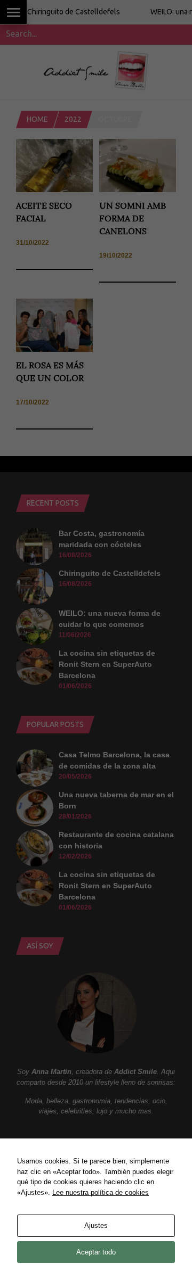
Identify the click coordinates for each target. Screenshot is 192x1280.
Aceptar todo (96, 1252)
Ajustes (96, 1225)
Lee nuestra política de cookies (100, 1192)
